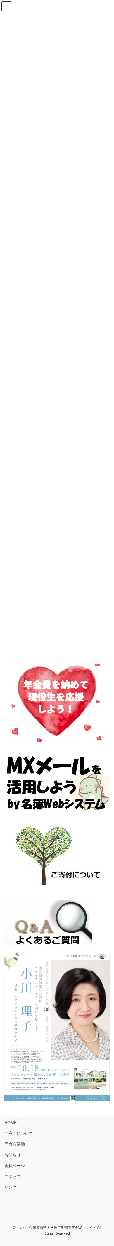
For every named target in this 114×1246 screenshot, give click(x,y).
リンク (10, 1187)
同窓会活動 (14, 1144)
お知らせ (12, 1155)
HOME (10, 1122)
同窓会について (18, 1133)
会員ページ (14, 1165)
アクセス (12, 1176)
